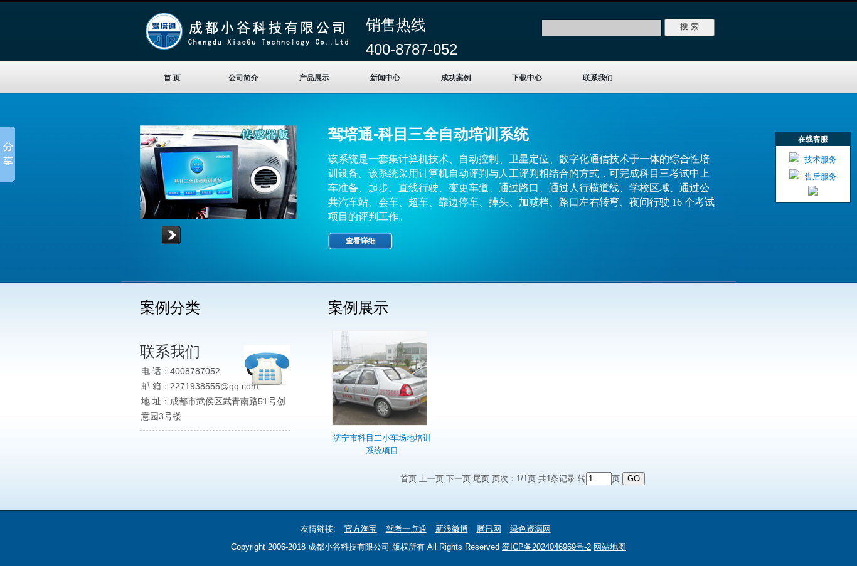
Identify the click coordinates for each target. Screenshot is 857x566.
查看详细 (361, 240)
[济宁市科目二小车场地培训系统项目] (379, 426)
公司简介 (243, 77)
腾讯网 (489, 528)
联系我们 (598, 77)
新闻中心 (385, 77)
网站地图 (610, 547)
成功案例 (456, 77)
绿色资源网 (530, 528)
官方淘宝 (360, 528)
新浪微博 (451, 528)
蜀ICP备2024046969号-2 (546, 547)
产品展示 (314, 77)
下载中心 (527, 77)
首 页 (172, 77)
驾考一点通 (406, 528)
